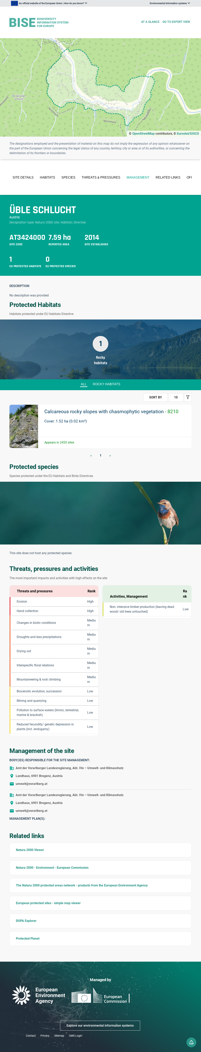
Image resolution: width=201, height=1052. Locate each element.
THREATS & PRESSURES (101, 177)
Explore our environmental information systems (100, 1025)
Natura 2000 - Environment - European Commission (52, 868)
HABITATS (47, 177)
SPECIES (68, 177)
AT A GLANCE (150, 22)
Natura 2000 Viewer (30, 850)
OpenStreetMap (143, 133)
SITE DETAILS (23, 177)
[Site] (73, 22)
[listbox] (49, 3)
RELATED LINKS (168, 177)
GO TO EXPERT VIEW (176, 22)
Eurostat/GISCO (188, 133)
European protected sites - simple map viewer (48, 903)
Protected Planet (27, 938)
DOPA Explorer (26, 921)
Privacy (44, 1035)
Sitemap (59, 1035)
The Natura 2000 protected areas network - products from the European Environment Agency (82, 885)
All (84, 384)
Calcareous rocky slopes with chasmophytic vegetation (111, 411)
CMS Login (75, 1035)
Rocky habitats (106, 384)
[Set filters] (188, 397)
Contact (31, 1035)
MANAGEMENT (138, 177)
